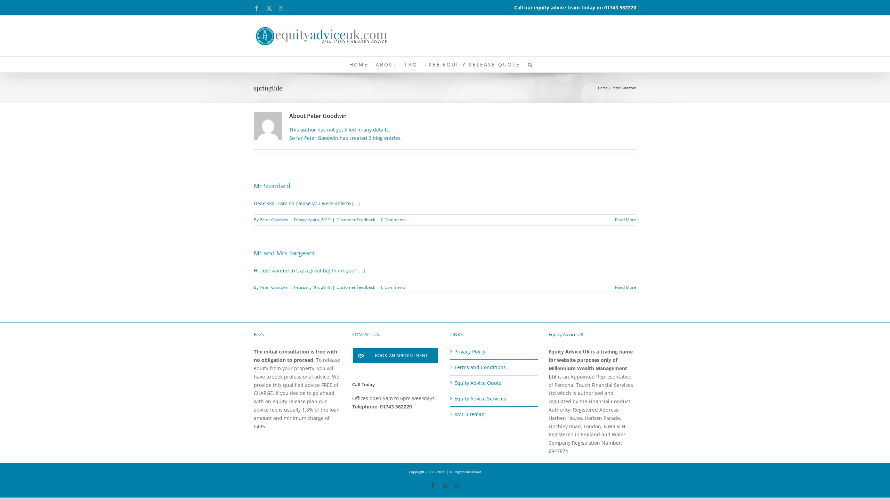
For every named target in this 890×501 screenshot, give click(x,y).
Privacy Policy (469, 351)
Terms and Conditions (480, 367)
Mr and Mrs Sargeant (284, 253)
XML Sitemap (469, 414)
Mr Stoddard (272, 186)
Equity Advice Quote (477, 383)
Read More (625, 220)
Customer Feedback (356, 220)
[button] (530, 64)
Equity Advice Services (480, 398)
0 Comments (393, 220)
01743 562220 (620, 7)
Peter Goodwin (274, 220)
